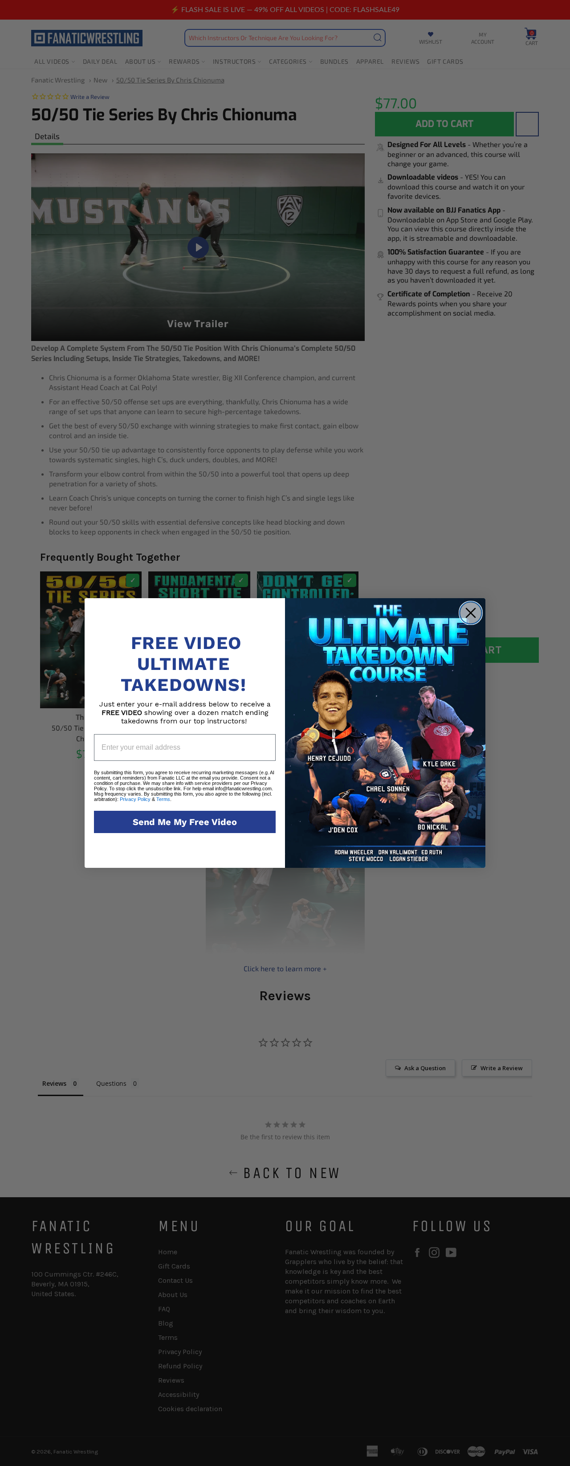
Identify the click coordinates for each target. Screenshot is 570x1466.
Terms (163, 799)
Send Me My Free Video (185, 822)
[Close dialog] (471, 613)
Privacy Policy (135, 799)
